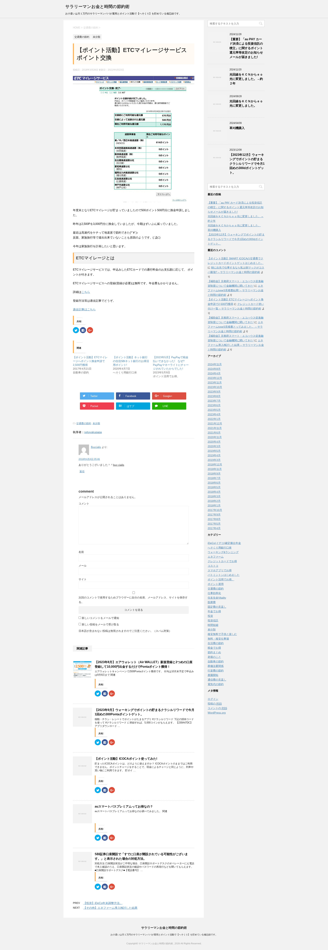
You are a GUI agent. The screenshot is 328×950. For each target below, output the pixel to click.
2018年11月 (215, 469)
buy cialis (118, 464)
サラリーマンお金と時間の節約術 (97, 6)
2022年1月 (214, 418)
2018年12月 (215, 464)
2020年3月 (214, 446)
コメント (84, 503)
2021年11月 (215, 428)
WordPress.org (217, 712)
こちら (85, 292)
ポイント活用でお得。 (221, 579)
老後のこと (214, 656)
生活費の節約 (216, 643)
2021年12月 (215, 423)
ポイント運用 (216, 584)
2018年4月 (214, 491)
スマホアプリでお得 (220, 570)
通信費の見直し (217, 679)
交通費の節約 (83, 423)
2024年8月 (214, 368)
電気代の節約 (216, 684)
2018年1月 (214, 505)
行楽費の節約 (216, 670)
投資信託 (213, 620)
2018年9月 (214, 473)
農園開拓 (213, 675)
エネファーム (216, 556)
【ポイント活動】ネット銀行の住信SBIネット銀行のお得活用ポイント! (131, 361)
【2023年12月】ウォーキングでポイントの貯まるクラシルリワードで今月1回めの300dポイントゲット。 (247, 163)
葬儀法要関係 (216, 665)
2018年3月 (214, 496)
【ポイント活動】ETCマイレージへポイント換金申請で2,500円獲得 (90, 361)
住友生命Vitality (217, 597)
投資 (210, 615)
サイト (83, 579)
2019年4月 (214, 455)
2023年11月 (215, 382)
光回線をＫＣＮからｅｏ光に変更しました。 (246, 103)
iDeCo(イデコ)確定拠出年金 (224, 543)
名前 (81, 551)
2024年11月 (215, 364)
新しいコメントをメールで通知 (100, 617)
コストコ (213, 565)
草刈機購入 (237, 128)
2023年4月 (214, 414)
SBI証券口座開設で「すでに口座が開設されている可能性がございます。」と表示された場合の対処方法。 (141, 856)
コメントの (217, 708)
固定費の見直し (217, 606)
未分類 (96, 423)
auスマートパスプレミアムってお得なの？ (124, 806)
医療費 (212, 602)
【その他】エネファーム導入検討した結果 (110, 907)
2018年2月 (214, 500)
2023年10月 (215, 387)
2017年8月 (214, 519)
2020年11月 (215, 437)
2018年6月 (214, 482)
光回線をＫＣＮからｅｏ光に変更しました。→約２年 (246, 79)
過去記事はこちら (84, 309)
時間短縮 (213, 625)
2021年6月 (214, 432)
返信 (82, 471)
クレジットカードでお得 (222, 561)
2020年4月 (214, 441)
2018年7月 (214, 478)
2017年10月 (215, 510)
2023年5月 (214, 409)
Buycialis (96, 447)
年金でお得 (214, 611)
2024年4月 (214, 373)
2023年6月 (214, 405)
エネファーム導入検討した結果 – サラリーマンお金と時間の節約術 (236, 345)
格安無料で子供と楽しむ (222, 634)
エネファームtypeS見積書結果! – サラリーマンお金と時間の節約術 (235, 290)
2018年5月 (214, 487)
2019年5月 (214, 450)
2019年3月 (214, 459)
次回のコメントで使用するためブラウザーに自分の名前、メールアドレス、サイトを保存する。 (133, 600)
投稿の (215, 703)
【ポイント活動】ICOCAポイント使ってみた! (126, 758)
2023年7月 (214, 400)
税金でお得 (214, 647)
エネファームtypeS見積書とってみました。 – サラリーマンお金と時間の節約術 (235, 327)
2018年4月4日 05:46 (89, 459)
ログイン (213, 698)
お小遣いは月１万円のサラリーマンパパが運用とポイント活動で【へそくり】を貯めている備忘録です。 (164, 934)
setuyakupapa (93, 432)
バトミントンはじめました (224, 574)
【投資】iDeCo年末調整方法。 (102, 903)
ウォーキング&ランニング (223, 552)
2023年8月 (214, 396)
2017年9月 (214, 514)
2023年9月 (214, 391)
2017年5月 (214, 523)
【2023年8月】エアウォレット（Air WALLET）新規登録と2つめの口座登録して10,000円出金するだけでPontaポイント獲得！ (143, 664)
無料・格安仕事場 (218, 638)
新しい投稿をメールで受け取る (100, 624)
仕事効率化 (214, 593)
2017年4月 (214, 528)
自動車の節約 (216, 661)
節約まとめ (214, 652)
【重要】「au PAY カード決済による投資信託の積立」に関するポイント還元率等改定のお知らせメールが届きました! (246, 48)
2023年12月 (215, 377)
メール (83, 565)
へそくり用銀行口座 (220, 547)
